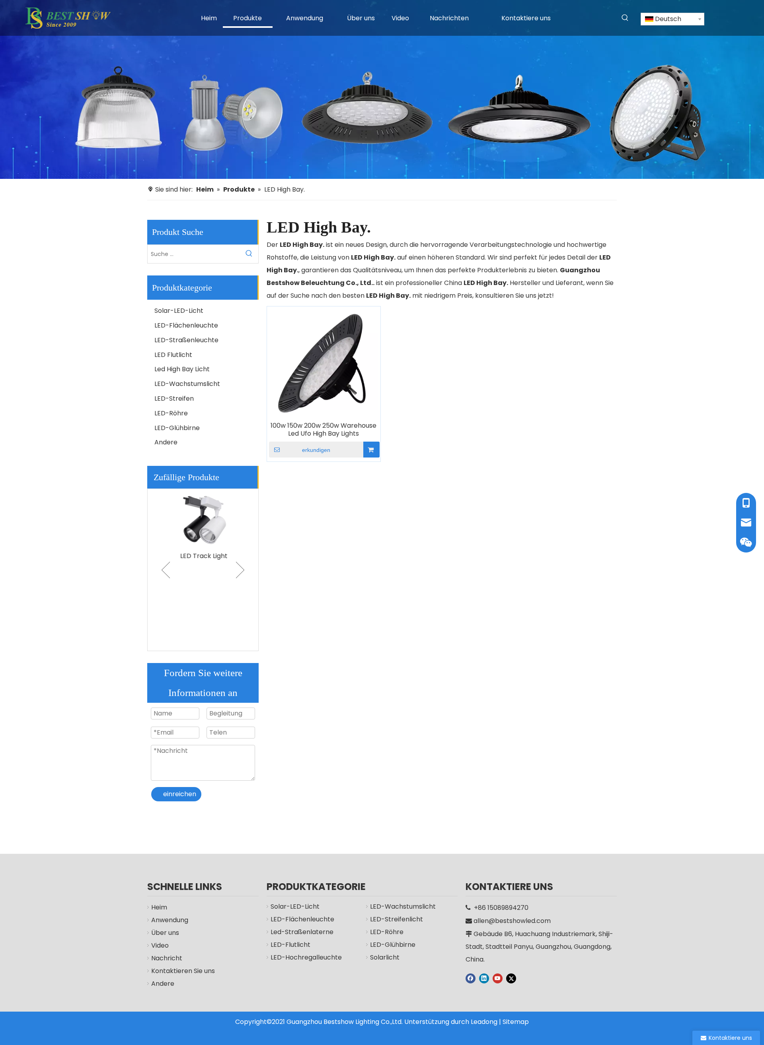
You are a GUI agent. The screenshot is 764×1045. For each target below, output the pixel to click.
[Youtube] (498, 978)
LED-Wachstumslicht (187, 383)
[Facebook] (471, 978)
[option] (202, 525)
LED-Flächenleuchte (186, 325)
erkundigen (316, 450)
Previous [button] (166, 570)
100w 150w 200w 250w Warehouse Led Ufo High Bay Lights (323, 430)
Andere (165, 442)
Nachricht (166, 958)
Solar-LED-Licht (178, 310)
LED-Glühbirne (177, 427)
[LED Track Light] (202, 518)
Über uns (165, 932)
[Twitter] (511, 978)
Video (160, 945)
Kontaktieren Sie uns (183, 970)
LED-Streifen (174, 398)
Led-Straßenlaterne (302, 931)
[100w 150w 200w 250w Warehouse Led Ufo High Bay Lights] (323, 362)
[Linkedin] (484, 978)
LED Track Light (203, 555)
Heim (159, 907)
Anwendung (169, 920)
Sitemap (516, 1021)
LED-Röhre (171, 413)
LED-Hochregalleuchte (306, 957)
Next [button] (240, 570)
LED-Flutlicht (290, 944)
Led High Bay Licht (182, 369)
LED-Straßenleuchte (186, 340)
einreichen (179, 794)
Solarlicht (385, 957)
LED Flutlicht (173, 354)
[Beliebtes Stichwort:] (625, 18)
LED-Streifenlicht (396, 919)
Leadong (484, 1021)
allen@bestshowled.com (512, 920)
